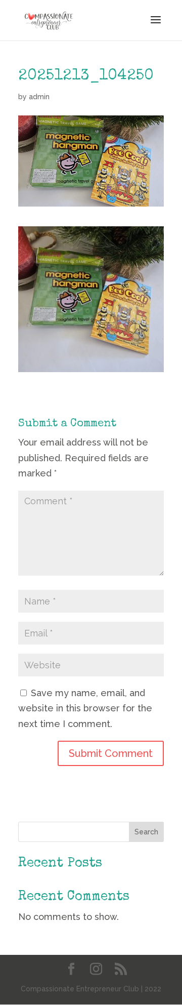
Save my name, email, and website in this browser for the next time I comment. (85, 708)
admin (39, 97)
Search (146, 832)
